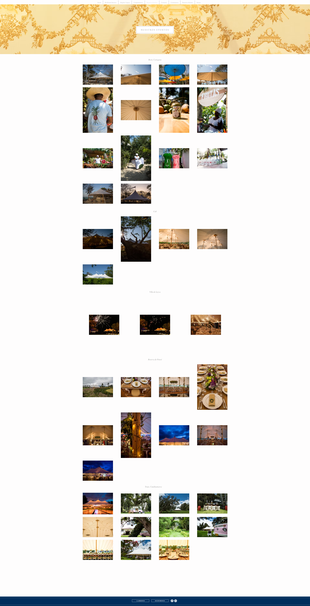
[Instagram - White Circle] (175, 600)
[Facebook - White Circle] (172, 600)
